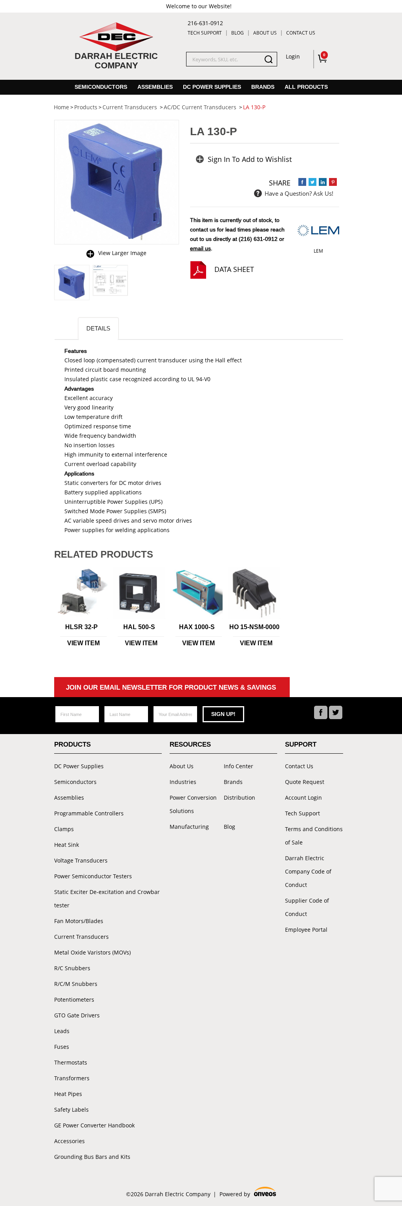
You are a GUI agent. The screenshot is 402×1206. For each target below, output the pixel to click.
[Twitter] (335, 712)
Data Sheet (234, 269)
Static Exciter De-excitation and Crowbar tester (107, 898)
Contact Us (300, 33)
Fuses (61, 1046)
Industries (183, 782)
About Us (265, 33)
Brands (262, 87)
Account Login (303, 797)
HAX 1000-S (197, 627)
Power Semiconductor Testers (93, 876)
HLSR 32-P (81, 627)
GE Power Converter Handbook (94, 1125)
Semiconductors (101, 87)
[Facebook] (320, 712)
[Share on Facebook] (302, 182)
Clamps (64, 829)
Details (98, 328)
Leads (61, 1031)
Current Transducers (81, 936)
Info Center (238, 766)
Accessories (69, 1141)
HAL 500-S (139, 627)
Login (293, 56)
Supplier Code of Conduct (307, 907)
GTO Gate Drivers (77, 1015)
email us (200, 248)
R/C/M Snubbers (75, 984)
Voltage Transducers (81, 860)
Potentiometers (74, 999)
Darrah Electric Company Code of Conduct (308, 871)
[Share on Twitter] (312, 182)
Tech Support (205, 33)
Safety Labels (71, 1109)
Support (300, 744)
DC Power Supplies (212, 87)
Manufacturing (189, 826)
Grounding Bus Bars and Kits (92, 1156)
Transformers (72, 1078)
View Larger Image (122, 253)
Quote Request (304, 782)
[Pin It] (333, 182)
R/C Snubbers (72, 968)
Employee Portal (306, 929)
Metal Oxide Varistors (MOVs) (92, 952)
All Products (306, 87)
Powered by (247, 1194)
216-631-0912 (205, 23)
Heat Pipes (68, 1094)
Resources (190, 744)
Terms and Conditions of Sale (314, 835)
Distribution (239, 797)
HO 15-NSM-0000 (254, 627)
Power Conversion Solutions (193, 804)
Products (72, 744)
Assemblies (155, 87)
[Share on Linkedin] (323, 182)
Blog (237, 33)
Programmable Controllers (89, 813)
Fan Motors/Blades (78, 921)
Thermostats (70, 1062)
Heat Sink (66, 844)
